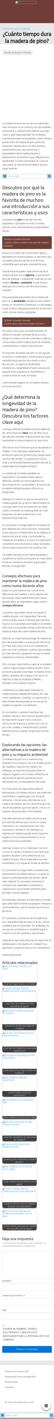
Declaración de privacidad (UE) (20, 1377)
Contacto (9, 1387)
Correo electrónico (13, 1296)
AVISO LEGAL (11, 1382)
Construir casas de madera (16, 29)
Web (4, 1310)
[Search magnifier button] (49, 176)
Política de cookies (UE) (17, 1371)
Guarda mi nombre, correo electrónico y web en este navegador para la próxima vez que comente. (26, 1334)
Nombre (7, 1281)
